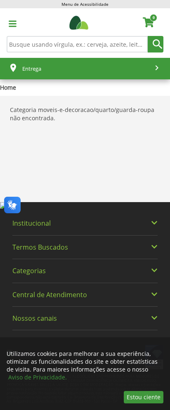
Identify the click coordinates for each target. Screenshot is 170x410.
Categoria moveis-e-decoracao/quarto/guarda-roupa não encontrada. (82, 114)
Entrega (31, 68)
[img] (85, 206)
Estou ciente (144, 397)
